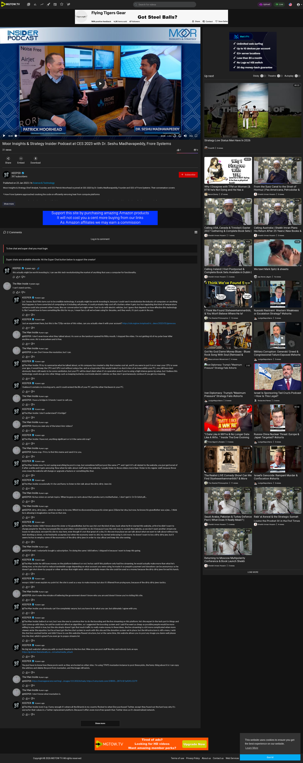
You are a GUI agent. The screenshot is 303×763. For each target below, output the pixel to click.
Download (36, 162)
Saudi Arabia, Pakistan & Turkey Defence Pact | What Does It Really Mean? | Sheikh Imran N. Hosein (228, 520)
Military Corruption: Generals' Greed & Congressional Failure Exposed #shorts (277, 353)
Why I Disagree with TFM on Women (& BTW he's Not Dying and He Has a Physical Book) (227, 189)
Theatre (272, 76)
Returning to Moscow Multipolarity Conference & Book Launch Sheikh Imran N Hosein (224, 561)
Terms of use (177, 758)
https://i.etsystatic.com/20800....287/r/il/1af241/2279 (112, 681)
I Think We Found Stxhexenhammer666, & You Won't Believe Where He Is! (227, 312)
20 (180, 136)
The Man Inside (20, 283)
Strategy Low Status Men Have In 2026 (227, 140)
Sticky (256, 76)
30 (174, 136)
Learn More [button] (251, 748)
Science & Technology (44, 183)
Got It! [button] (270, 757)
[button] (290, 4)
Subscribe (189, 174)
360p (191, 136)
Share (8, 162)
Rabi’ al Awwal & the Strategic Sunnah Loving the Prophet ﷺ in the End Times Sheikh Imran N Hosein (277, 521)
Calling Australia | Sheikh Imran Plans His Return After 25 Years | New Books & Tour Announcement (277, 231)
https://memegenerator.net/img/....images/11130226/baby (59, 681)
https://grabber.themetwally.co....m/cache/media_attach (47, 652)
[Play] (4, 135)
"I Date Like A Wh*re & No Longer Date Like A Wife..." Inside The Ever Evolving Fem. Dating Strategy (226, 437)
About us (206, 758)
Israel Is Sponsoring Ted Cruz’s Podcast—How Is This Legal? (277, 394)
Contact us (218, 758)
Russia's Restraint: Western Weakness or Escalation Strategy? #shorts (276, 312)
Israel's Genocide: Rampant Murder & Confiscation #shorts (276, 477)
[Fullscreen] (196, 135)
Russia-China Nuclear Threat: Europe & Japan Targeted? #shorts (276, 436)
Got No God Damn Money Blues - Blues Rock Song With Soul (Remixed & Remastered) (227, 354)
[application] (100, 83)
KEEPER (16, 173)
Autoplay (289, 76)
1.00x (169, 136)
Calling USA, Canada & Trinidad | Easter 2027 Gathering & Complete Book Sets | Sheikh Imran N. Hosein (227, 231)
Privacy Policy (193, 758)
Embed (20, 162)
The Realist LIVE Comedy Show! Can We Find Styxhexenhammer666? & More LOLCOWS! (228, 478)
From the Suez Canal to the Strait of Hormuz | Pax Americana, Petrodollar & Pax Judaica (277, 189)
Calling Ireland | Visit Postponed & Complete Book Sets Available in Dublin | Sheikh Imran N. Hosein (228, 272)
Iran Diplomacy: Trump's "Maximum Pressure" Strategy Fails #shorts (225, 394)
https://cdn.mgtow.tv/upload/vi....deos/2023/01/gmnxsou (149, 323)
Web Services (232, 758)
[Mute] (185, 135)
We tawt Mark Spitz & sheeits (271, 269)
